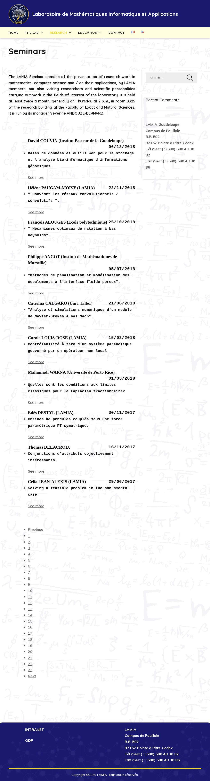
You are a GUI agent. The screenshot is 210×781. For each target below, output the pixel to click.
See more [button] (36, 177)
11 (30, 596)
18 (30, 639)
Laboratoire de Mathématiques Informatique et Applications (105, 14)
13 (30, 608)
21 (30, 657)
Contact (116, 32)
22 (30, 664)
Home (13, 32)
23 (30, 669)
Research (58, 32)
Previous (35, 529)
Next (32, 676)
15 (30, 621)
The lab (32, 32)
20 (30, 651)
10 (30, 590)
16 (30, 627)
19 (30, 645)
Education (87, 32)
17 (30, 633)
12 (30, 603)
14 (30, 615)
